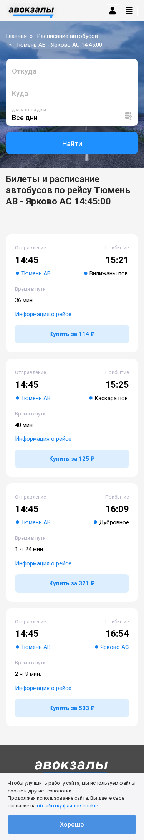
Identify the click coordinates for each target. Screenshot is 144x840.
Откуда (24, 71)
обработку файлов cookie (67, 806)
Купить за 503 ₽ (72, 708)
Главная (16, 36)
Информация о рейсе (43, 314)
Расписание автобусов (67, 36)
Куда (20, 93)
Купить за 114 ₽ (72, 334)
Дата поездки (29, 110)
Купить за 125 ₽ (72, 458)
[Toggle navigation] (129, 10)
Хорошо (72, 824)
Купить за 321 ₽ (72, 583)
